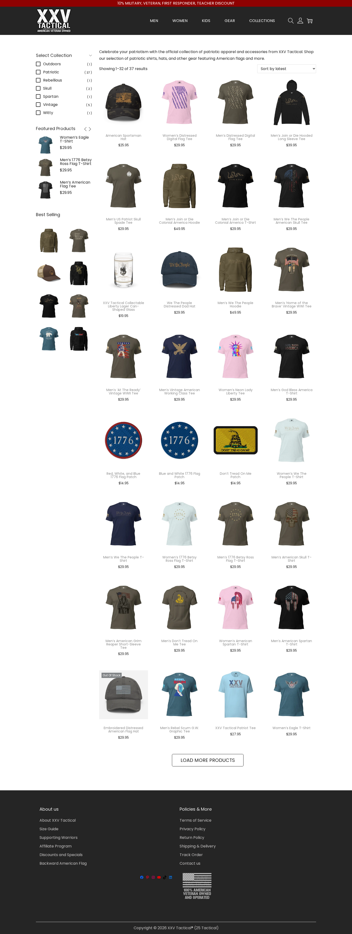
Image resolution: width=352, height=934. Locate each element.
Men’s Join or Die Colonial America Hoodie (179, 221)
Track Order (191, 855)
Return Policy (192, 837)
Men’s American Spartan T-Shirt (291, 643)
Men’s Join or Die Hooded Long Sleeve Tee (291, 137)
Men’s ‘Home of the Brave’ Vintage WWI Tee (292, 304)
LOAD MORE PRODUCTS (208, 760)
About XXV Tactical (58, 820)
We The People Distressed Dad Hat (179, 304)
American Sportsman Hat (123, 137)
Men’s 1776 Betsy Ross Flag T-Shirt (235, 559)
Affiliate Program (56, 846)
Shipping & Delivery (198, 846)
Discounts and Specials (61, 855)
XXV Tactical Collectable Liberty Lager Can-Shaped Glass (123, 306)
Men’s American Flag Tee (75, 184)
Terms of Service (195, 820)
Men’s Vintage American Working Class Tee (179, 392)
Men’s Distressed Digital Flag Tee (235, 137)
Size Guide (49, 829)
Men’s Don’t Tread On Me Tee (179, 643)
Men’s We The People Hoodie (235, 304)
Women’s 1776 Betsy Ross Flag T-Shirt (179, 559)
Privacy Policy (192, 829)
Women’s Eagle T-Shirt (292, 728)
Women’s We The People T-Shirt (292, 475)
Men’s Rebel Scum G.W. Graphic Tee (179, 730)
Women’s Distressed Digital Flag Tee (180, 137)
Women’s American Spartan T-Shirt (235, 643)
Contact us (190, 863)
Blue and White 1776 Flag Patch (179, 475)
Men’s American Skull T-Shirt (292, 559)
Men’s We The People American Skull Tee (291, 221)
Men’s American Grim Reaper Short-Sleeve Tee (124, 644)
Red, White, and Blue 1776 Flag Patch (123, 475)
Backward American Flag (63, 863)
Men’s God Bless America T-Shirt (291, 392)
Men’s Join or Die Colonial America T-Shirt (235, 221)
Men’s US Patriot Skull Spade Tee (123, 221)
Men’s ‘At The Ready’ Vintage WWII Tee (123, 392)
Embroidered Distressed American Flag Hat (123, 730)
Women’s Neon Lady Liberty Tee (236, 392)
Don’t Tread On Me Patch (235, 475)
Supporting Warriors (59, 837)
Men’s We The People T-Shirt (123, 559)
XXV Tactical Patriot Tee (235, 728)
